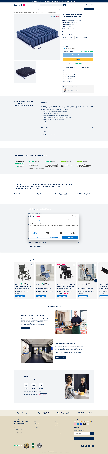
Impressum (56, 431)
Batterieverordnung (57, 433)
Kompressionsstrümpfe (38, 429)
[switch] (47, 233)
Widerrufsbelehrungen (58, 429)
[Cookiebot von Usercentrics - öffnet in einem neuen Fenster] (73, 216)
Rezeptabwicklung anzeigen (72, 78)
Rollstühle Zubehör (31, 12)
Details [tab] (54, 219)
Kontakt (55, 421)
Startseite (16, 12)
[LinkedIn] (93, 446)
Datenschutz (56, 425)
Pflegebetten (36, 423)
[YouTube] (86, 446)
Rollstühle (25, 12)
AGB (54, 427)
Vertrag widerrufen (84, 438)
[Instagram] (89, 446)
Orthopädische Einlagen (38, 433)
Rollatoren (36, 421)
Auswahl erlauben (54, 237)
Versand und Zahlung (57, 423)
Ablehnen (38, 237)
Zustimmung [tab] (37, 220)
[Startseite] (19, 5)
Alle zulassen (70, 237)
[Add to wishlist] (32, 265)
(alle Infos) (74, 76)
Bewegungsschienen (37, 427)
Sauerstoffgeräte (37, 425)
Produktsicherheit (72, 74)
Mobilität (20, 12)
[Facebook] (82, 446)
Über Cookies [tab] (71, 219)
